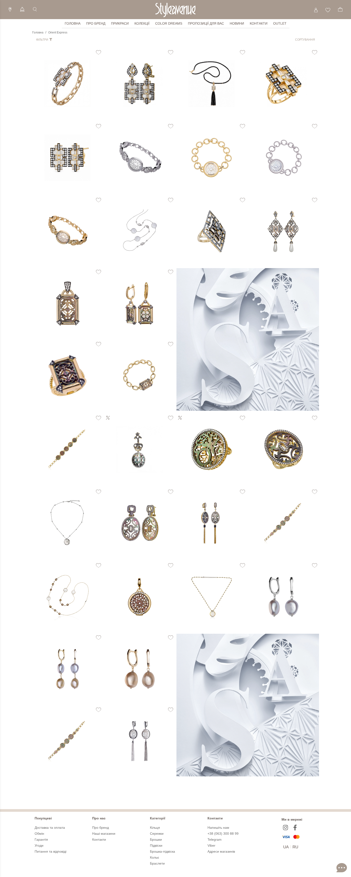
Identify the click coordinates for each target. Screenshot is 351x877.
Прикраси (120, 23)
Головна (72, 23)
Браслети (157, 863)
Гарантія (41, 839)
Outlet (280, 23)
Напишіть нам (218, 827)
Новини (237, 23)
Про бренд (95, 23)
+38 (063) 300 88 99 (223, 833)
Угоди (39, 845)
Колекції (141, 23)
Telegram (214, 839)
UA (286, 847)
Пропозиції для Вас (206, 23)
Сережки (157, 833)
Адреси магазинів (221, 851)
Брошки (156, 839)
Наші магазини (103, 833)
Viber (211, 845)
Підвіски (156, 845)
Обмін (39, 833)
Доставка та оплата (50, 827)
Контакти (258, 23)
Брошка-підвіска (162, 851)
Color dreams (168, 23)
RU (295, 847)
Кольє (154, 857)
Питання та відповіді (50, 851)
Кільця (155, 827)
